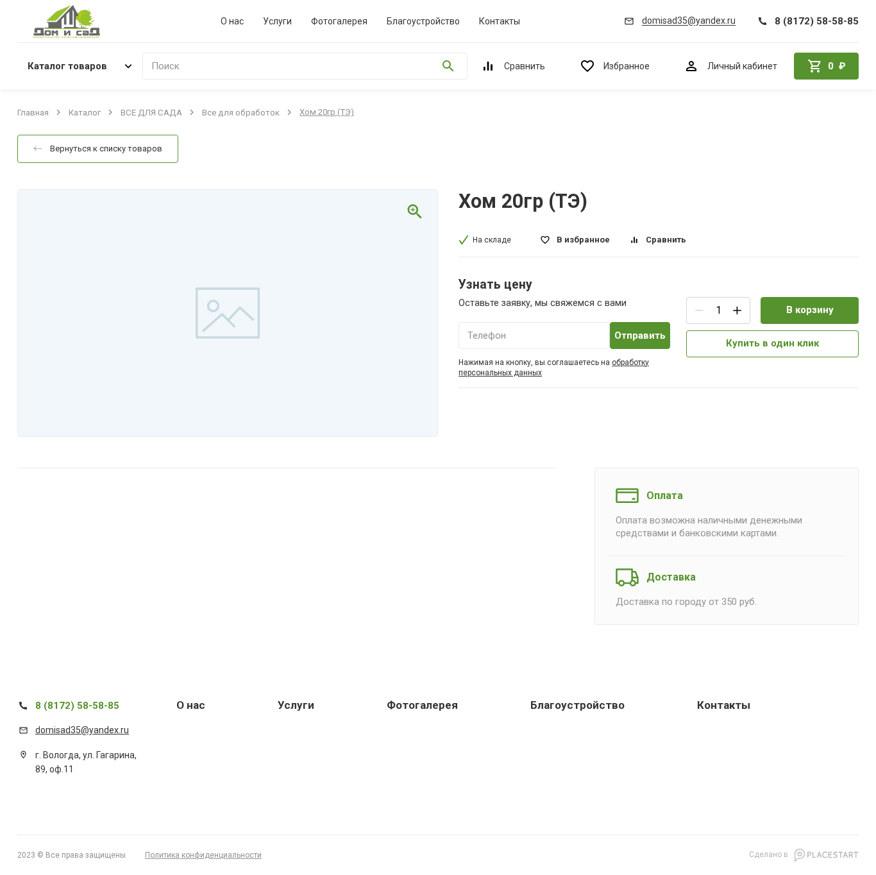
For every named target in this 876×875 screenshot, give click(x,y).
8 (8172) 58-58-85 (77, 705)
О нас (232, 21)
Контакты (499, 21)
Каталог (85, 112)
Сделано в (769, 854)
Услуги (277, 21)
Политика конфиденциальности (203, 855)
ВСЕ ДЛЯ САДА (151, 112)
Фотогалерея (339, 21)
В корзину (810, 310)
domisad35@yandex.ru (82, 730)
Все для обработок (241, 112)
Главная (33, 112)
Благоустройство (423, 21)
